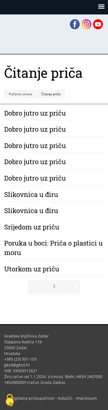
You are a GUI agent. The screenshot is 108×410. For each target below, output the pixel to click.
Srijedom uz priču (31, 226)
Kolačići (65, 398)
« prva (33, 286)
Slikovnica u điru (31, 194)
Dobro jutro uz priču (35, 113)
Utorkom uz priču (31, 268)
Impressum (86, 398)
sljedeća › (65, 286)
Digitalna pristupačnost (33, 398)
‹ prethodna (43, 286)
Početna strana (20, 94)
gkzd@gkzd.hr (19, 365)
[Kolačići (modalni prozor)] (9, 400)
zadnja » (75, 286)
